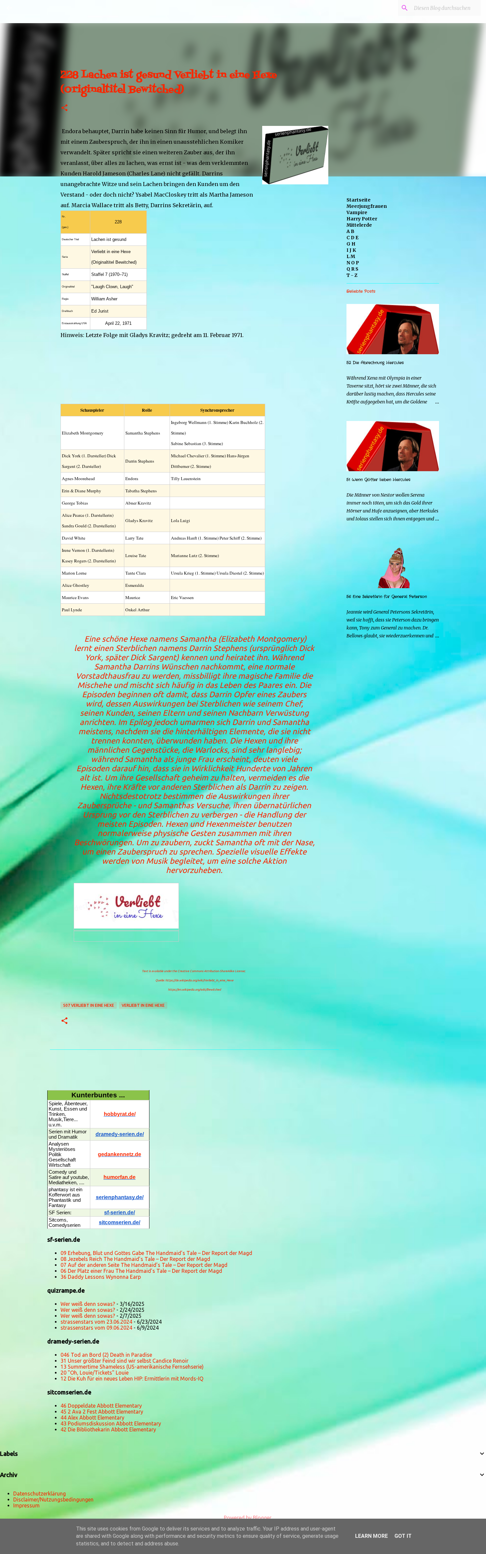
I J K (351, 250)
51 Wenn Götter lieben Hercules (378, 479)
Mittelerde (359, 225)
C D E (352, 238)
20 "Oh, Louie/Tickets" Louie (95, 1373)
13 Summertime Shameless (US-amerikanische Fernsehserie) (132, 1367)
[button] (64, 108)
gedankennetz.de (119, 1154)
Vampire (356, 212)
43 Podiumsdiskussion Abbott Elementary (111, 1423)
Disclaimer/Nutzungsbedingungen (53, 1499)
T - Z (351, 275)
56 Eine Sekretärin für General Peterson (386, 596)
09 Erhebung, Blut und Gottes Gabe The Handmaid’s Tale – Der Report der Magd (156, 1253)
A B (350, 231)
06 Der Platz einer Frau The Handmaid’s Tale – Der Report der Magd (141, 1271)
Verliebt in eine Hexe (143, 1005)
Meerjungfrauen (366, 206)
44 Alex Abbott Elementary (92, 1418)
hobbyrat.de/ (120, 1114)
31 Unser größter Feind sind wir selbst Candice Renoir (124, 1361)
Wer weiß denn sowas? (88, 1304)
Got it (403, 1536)
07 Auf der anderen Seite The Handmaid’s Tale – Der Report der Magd (144, 1265)
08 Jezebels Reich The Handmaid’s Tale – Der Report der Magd (135, 1259)
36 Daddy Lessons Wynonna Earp (101, 1277)
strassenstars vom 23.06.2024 (96, 1322)
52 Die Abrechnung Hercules (375, 362)
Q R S (352, 269)
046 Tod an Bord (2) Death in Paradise (106, 1355)
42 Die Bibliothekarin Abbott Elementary (108, 1429)
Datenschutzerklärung (39, 1494)
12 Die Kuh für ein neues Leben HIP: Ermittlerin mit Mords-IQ (132, 1379)
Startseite (358, 200)
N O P (352, 263)
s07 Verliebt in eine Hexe (88, 1005)
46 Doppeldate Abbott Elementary (101, 1406)
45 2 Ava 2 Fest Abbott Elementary (102, 1412)
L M (350, 256)
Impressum (26, 1505)
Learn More (371, 1536)
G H (350, 244)
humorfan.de (119, 1177)
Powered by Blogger (247, 1518)
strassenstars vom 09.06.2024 (96, 1328)
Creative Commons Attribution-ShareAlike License (211, 971)
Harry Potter (361, 219)
